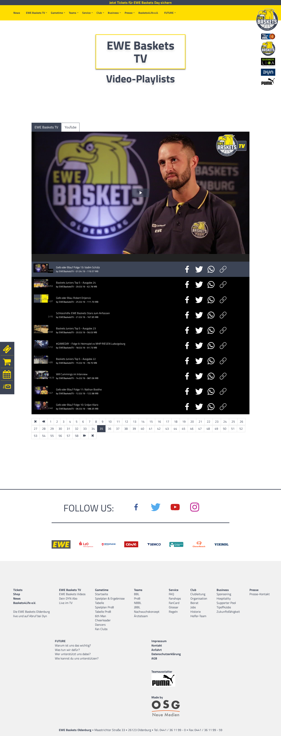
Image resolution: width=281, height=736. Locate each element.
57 (68, 435)
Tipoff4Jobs (224, 607)
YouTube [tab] (70, 127)
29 (52, 428)
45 (183, 428)
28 (43, 428)
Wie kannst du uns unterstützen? (76, 658)
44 (175, 428)
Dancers (100, 624)
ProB (137, 598)
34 (93, 428)
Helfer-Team (198, 616)
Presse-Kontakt (259, 594)
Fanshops (175, 598)
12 (126, 421)
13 (134, 421)
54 (43, 435)
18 (175, 421)
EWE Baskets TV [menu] (35, 13)
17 (167, 421)
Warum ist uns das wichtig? (73, 645)
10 (110, 421)
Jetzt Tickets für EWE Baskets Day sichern (140, 2)
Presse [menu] (128, 13)
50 (224, 428)
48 (208, 428)
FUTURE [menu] (169, 13)
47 (200, 428)
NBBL (137, 603)
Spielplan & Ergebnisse (110, 598)
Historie (195, 611)
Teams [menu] (72, 13)
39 (134, 428)
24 (225, 421)
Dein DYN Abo (68, 598)
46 (191, 428)
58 (76, 435)
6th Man (100, 616)
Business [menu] (113, 13)
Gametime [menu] (57, 13)
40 (142, 428)
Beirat (194, 603)
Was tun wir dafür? (67, 649)
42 (159, 428)
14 (143, 421)
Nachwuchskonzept (146, 611)
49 (216, 428)
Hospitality (224, 598)
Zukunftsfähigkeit (228, 611)
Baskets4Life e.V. (148, 13)
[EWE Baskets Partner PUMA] (166, 680)
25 (233, 421)
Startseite (101, 594)
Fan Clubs (101, 629)
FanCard (174, 603)
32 (76, 428)
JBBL (137, 607)
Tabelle (99, 603)
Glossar (173, 607)
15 (151, 421)
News (16, 13)
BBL (136, 594)
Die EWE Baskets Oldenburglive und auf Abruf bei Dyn (31, 613)
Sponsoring (224, 594)
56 (60, 435)
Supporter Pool (226, 603)
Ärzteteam (141, 616)
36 (109, 428)
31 (68, 428)
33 (85, 428)
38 (126, 428)
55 (52, 435)
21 (200, 421)
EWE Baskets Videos (72, 594)
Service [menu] (86, 13)
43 (167, 428)
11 (118, 421)
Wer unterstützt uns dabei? (73, 654)
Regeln (173, 611)
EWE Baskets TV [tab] (46, 127)
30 (60, 428)
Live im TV (65, 603)
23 (216, 421)
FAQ (171, 594)
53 (35, 435)
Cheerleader (103, 620)
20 (192, 421)
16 (159, 421)
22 (208, 421)
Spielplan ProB (104, 607)
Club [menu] (99, 13)
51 (233, 428)
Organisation (198, 598)
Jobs (193, 607)
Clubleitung (197, 594)
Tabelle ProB (103, 611)
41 (150, 428)
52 (241, 428)
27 (35, 428)
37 (117, 428)
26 (241, 421)
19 (184, 421)
